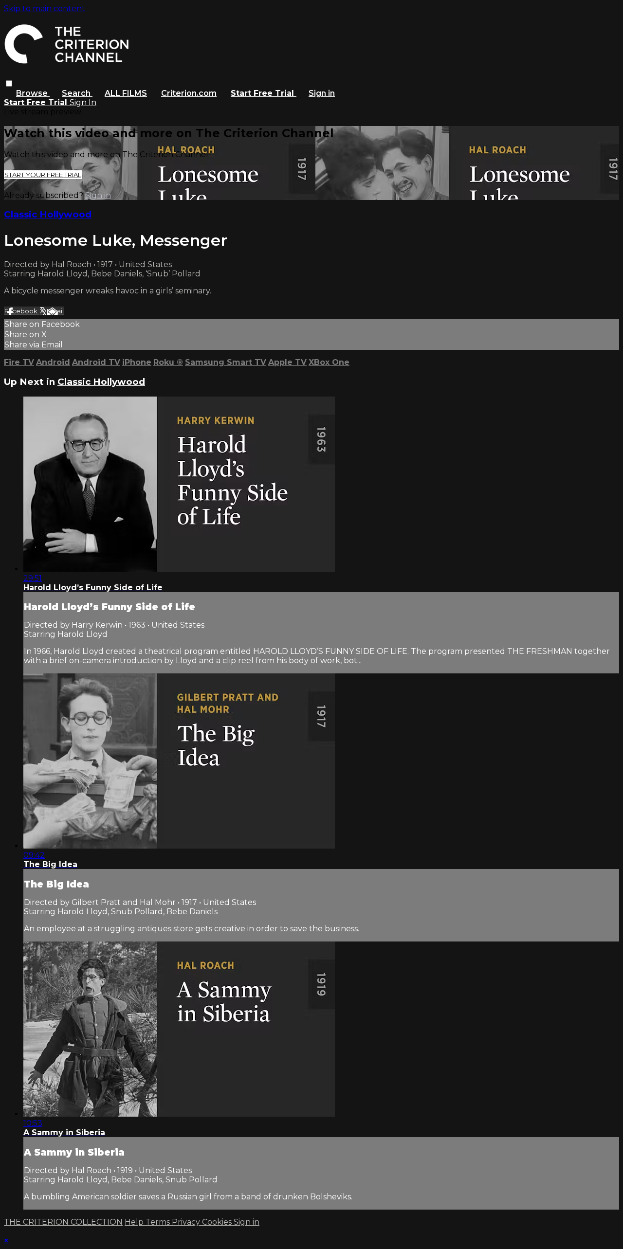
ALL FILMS (126, 93)
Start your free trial (42, 175)
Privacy (187, 1222)
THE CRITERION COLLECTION (63, 1222)
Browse (33, 93)
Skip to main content (44, 8)
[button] (9, 83)
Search (77, 93)
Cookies (218, 1222)
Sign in (322, 93)
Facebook (21, 311)
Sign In (83, 102)
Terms (159, 1222)
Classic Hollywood (48, 214)
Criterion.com (189, 93)
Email (55, 311)
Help (135, 1222)
